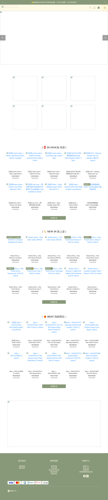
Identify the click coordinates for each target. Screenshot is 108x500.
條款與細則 (54, 472)
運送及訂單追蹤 (54, 470)
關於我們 (22, 468)
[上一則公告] (3, 2)
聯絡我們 (22, 466)
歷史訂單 (86, 468)
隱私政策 (54, 474)
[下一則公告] (105, 2)
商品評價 (54, 468)
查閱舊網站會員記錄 (86, 472)
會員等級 (54, 466)
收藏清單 (86, 470)
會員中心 (86, 466)
